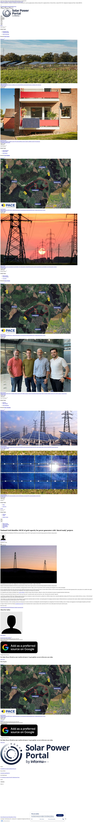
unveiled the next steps (19, 603)
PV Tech (2, 777)
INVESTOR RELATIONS (14, 1)
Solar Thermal (5, 403)
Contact (15, 6)
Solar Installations (6, 405)
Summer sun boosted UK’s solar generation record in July (10, 495)
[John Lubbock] (3, 539)
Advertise (2, 773)
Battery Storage (5, 275)
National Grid (13, 607)
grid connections (18, 607)
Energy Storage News (7, 777)
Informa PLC (2, 1)
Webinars (4, 514)
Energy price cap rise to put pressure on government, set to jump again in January (14, 266)
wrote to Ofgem (21, 592)
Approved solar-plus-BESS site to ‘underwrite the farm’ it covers (11, 210)
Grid (22, 607)
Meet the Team (5, 768)
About (1, 6)
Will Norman (3, 267)
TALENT (21, 1)
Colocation (4, 278)
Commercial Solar (6, 32)
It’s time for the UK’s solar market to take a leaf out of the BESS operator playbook (14, 447)
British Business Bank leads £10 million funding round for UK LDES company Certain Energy (17, 393)
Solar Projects (6, 36)
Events (1, 508)
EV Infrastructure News (15, 777)
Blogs (4, 504)
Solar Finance (5, 153)
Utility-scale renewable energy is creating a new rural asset (10, 84)
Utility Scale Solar (6, 34)
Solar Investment (5, 150)
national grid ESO (8, 607)
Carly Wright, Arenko (5, 448)
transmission (2, 607)
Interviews (4, 506)
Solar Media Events (6, 6)
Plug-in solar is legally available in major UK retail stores (10, 141)
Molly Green (3, 211)
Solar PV (4, 402)
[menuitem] (47, 27)
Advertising (11, 6)
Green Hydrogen (6, 276)
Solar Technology (7, 407)
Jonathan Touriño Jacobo (5, 142)
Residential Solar (6, 31)
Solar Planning (7, 155)
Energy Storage (7, 280)
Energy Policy (5, 151)
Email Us (8, 773)
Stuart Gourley (3, 85)
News (1, 25)
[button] (47, 4)
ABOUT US (7, 1)
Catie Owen (3, 496)
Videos (4, 515)
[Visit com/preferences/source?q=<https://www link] (19, 652)
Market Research (13, 768)
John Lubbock (2, 540)
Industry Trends (5, 517)
